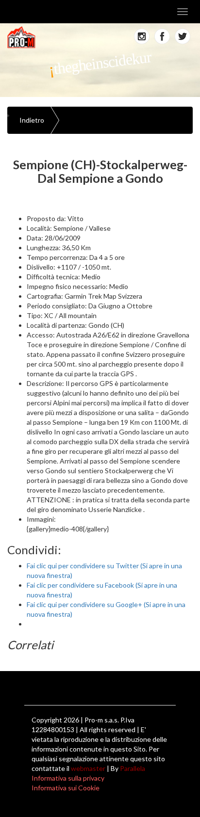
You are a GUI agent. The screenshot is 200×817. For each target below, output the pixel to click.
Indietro (31, 120)
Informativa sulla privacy (68, 778)
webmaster (88, 768)
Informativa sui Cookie (66, 788)
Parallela (132, 768)
